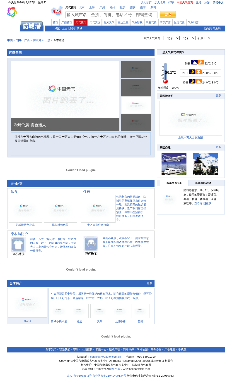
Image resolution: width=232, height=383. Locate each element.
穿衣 (14, 234)
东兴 (72, 28)
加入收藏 (160, 2)
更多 (149, 283)
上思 (64, 28)
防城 (79, 28)
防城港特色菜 (60, 224)
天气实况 (94, 22)
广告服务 (169, 349)
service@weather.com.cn (105, 356)
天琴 (99, 321)
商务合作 (156, 349)
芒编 (140, 321)
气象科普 (193, 22)
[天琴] (99, 318)
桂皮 (79, 321)
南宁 (143, 7)
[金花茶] (27, 318)
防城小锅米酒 (59, 321)
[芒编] (140, 318)
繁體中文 (218, 2)
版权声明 (114, 349)
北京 (82, 7)
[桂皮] (79, 318)
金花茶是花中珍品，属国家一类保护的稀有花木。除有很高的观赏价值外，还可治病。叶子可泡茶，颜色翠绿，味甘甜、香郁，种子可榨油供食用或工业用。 (101, 296)
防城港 (37, 40)
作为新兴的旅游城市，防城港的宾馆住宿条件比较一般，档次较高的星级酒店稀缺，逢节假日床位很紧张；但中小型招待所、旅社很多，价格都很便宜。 (131, 208)
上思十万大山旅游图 (190, 137)
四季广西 (165, 22)
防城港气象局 (212, 28)
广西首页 (66, 22)
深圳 (153, 7)
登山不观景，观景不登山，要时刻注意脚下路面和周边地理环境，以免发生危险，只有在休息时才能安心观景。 (126, 242)
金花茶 (28, 321)
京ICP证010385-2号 (79, 375)
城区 (57, 28)
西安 (132, 7)
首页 (55, 22)
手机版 (182, 349)
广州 (102, 7)
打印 (171, 2)
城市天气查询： (153, 38)
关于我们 (51, 349)
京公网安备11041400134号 (109, 375)
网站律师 (128, 349)
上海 (92, 7)
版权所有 (114, 369)
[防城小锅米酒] (59, 318)
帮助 (76, 349)
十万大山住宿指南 (98, 224)
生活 (198, 2)
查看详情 (199, 203)
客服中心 (100, 349)
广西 (13, 28)
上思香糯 (120, 321)
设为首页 (146, 2)
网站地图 (142, 349)
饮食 (14, 191)
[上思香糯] (120, 318)
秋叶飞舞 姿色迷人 (30, 125)
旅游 (207, 2)
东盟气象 (151, 22)
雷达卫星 (123, 22)
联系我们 (64, 349)
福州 (112, 7)
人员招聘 (87, 349)
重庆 (122, 7)
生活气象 (179, 22)
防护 (24, 234)
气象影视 (137, 22)
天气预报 (80, 22)
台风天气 (109, 22)
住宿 (86, 191)
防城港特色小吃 (25, 224)
